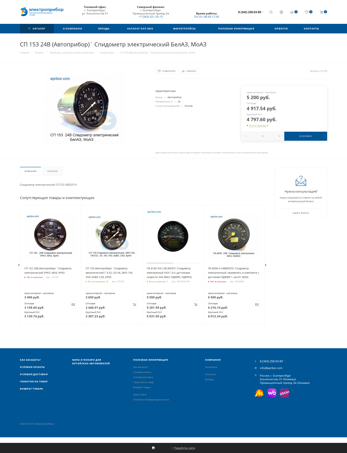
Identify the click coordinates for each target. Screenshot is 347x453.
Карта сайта (139, 394)
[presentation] (18, 265)
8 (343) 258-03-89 (249, 12)
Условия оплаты (32, 367)
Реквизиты (211, 367)
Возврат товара (31, 388)
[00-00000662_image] (84, 109)
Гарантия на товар (34, 381)
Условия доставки (34, 374)
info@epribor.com (271, 368)
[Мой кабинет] (281, 12)
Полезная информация (150, 359)
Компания (213, 359)
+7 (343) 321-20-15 (151, 16)
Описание (30, 171)
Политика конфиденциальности (151, 399)
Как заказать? (30, 359)
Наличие (52, 171)
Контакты (210, 374)
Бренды (209, 379)
